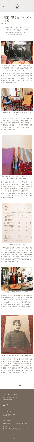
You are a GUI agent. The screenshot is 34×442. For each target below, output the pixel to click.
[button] (3, 6)
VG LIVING (19, 438)
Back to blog (18, 385)
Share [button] (4, 378)
